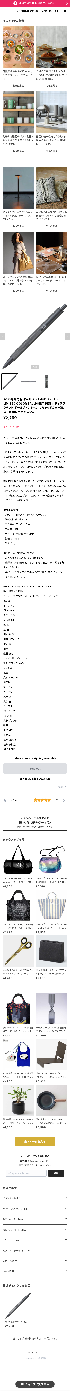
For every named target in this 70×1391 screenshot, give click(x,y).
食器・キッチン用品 (13, 1219)
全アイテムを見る (35, 1141)
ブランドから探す (12, 1198)
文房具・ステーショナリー (16, 1250)
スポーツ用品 (10, 1260)
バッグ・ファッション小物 (15, 1208)
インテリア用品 (11, 1240)
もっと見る (18, 85)
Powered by (31, 1358)
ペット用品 (8, 1271)
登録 (56, 1173)
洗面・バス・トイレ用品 (15, 1229)
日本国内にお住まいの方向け (35, 778)
